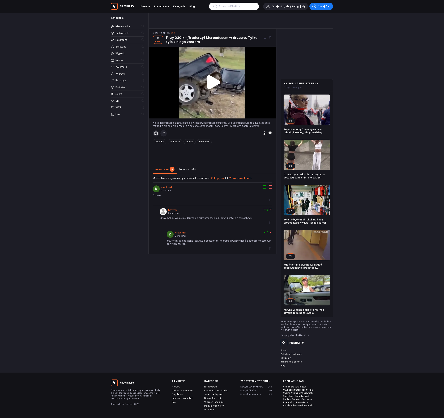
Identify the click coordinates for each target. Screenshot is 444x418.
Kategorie (179, 6)
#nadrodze (299, 390)
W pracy (208, 402)
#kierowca (306, 399)
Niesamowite (210, 387)
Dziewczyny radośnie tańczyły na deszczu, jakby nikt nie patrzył (304, 176)
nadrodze (175, 141)
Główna (145, 6)
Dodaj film (324, 6)
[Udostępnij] (163, 133)
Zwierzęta (217, 398)
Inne (212, 409)
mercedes (204, 141)
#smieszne (288, 387)
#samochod (289, 402)
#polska (309, 405)
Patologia (219, 402)
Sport (216, 406)
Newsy (207, 398)
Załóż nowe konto (240, 178)
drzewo (189, 141)
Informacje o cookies (291, 362)
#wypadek (288, 390)
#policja (287, 399)
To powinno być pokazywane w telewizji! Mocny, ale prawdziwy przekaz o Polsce (303, 131)
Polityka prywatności (291, 354)
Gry (222, 406)
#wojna (286, 393)
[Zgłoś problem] (270, 38)
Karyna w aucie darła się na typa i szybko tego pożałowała (304, 311)
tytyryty (172, 210)
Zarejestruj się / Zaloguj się (288, 6)
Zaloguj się (218, 178)
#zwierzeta (300, 387)
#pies (299, 402)
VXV (173, 33)
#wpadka (299, 396)
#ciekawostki (306, 393)
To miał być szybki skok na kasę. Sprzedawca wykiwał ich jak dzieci (305, 221)
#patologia (288, 396)
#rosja (309, 390)
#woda (286, 405)
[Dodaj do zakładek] (265, 38)
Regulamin (286, 358)
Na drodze (222, 390)
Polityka (208, 406)
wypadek (159, 141)
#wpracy (296, 399)
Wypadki (219, 394)
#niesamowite (298, 405)
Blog (192, 6)
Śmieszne (209, 394)
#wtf (307, 396)
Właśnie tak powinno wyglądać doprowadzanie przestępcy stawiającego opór (303, 266)
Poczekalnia (161, 6)
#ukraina (295, 393)
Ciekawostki (210, 390)
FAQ (283, 365)
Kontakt (284, 350)
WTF (206, 409)
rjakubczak (166, 187)
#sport (305, 402)
